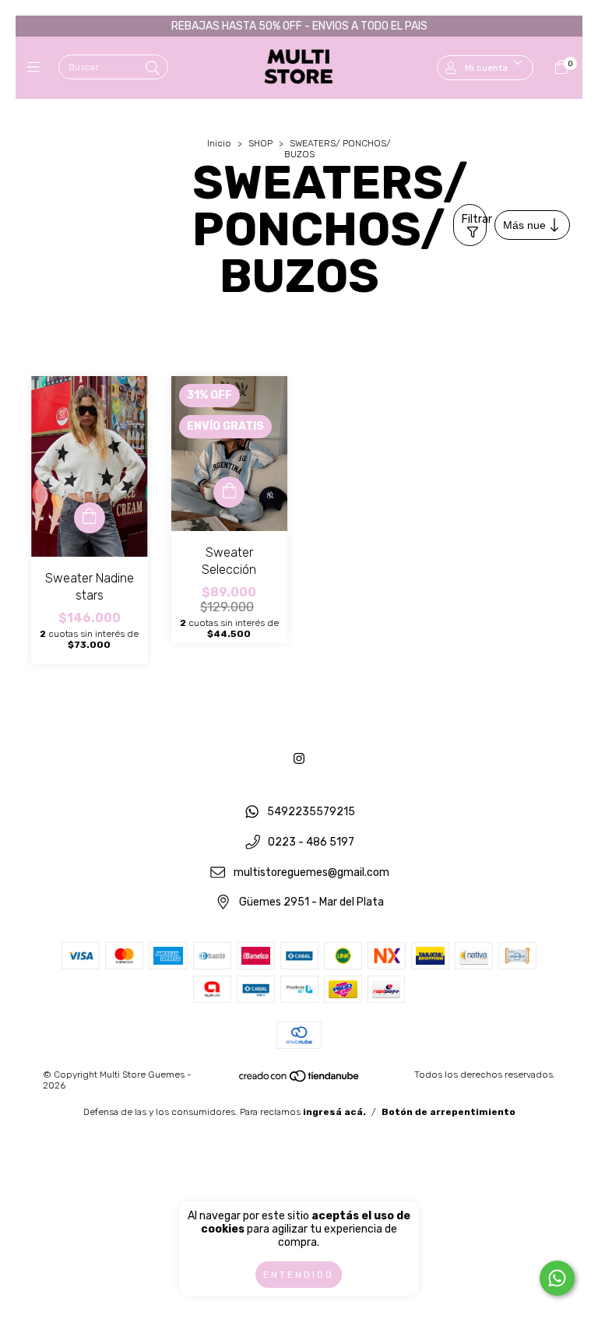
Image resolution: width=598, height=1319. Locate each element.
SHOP (260, 143)
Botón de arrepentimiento (448, 1111)
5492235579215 (311, 812)
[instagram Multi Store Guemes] (299, 758)
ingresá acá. (334, 1111)
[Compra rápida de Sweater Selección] (228, 492)
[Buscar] (152, 68)
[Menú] (37, 67)
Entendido (298, 1274)
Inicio (219, 143)
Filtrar (474, 219)
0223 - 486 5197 (311, 842)
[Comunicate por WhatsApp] (557, 1278)
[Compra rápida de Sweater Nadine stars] (89, 517)
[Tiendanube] (299, 1080)
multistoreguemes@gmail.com (311, 872)
